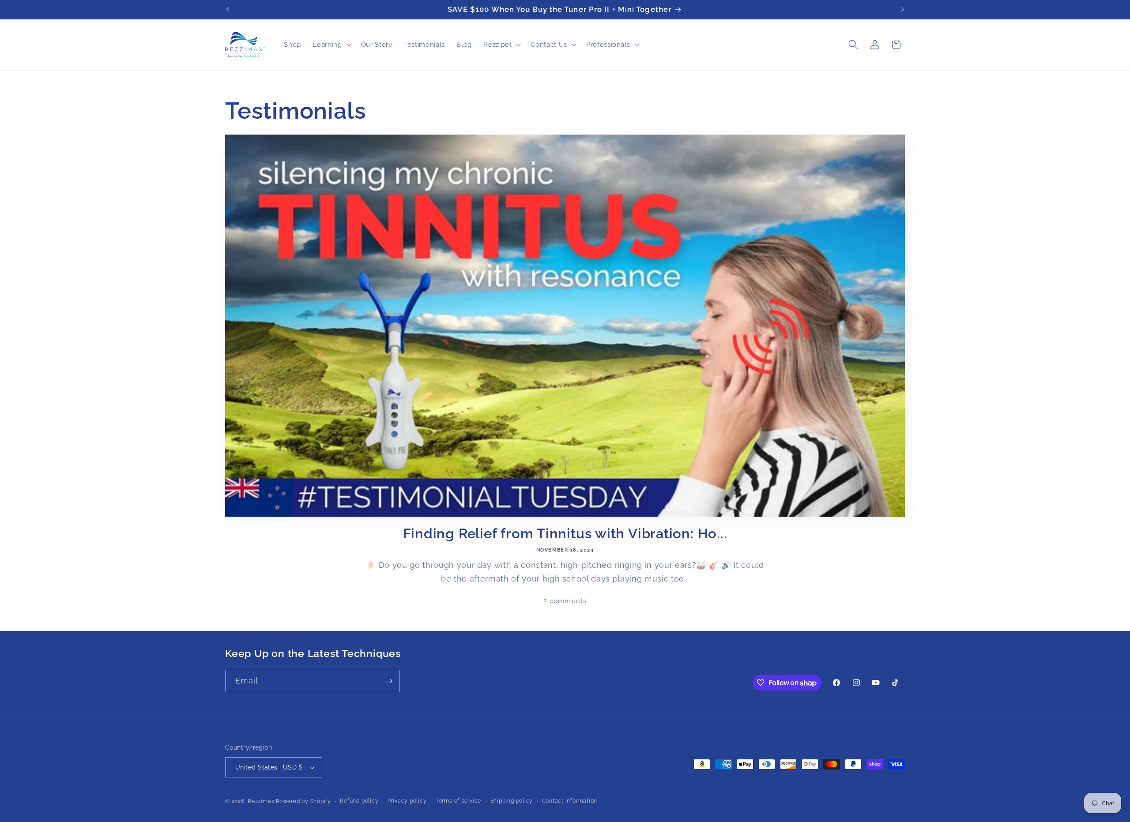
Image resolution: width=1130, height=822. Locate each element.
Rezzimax (261, 801)
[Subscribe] (388, 681)
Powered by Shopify (303, 801)
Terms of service (458, 801)
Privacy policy (407, 801)
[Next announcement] (902, 9)
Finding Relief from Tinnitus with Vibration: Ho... (565, 533)
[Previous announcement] (227, 9)
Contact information (570, 801)
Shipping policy (511, 801)
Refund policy (359, 801)
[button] (331, 44)
